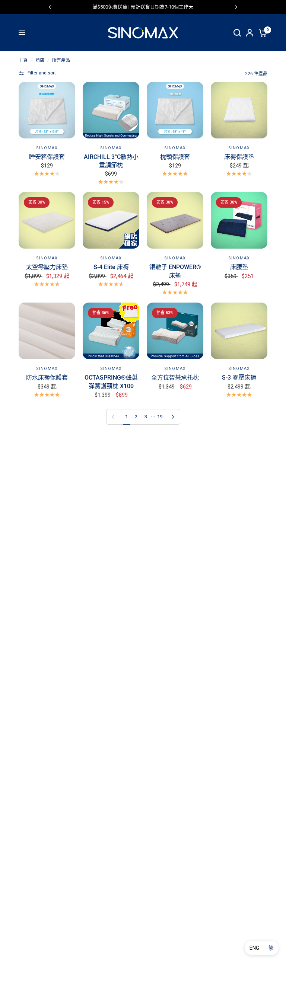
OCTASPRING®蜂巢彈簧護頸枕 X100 (111, 381)
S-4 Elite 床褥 (111, 267)
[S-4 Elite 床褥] (111, 220)
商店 (39, 60)
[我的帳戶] (250, 32)
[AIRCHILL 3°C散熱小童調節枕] (111, 110)
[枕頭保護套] (175, 110)
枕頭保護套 (175, 156)
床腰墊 (239, 267)
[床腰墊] (239, 220)
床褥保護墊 (239, 156)
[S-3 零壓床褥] (239, 331)
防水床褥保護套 (47, 377)
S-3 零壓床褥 (239, 377)
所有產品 (61, 60)
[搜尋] (237, 32)
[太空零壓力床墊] (47, 220)
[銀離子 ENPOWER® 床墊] (175, 220)
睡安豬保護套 (47, 156)
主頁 (23, 60)
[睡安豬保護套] (47, 110)
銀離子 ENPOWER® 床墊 (175, 271)
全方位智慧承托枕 (175, 377)
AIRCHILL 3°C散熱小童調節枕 (111, 161)
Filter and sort (42, 73)
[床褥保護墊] (239, 110)
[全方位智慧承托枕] (175, 331)
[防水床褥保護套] (47, 331)
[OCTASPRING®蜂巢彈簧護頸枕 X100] (111, 331)
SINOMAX (47, 148)
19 (159, 416)
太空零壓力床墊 (47, 267)
